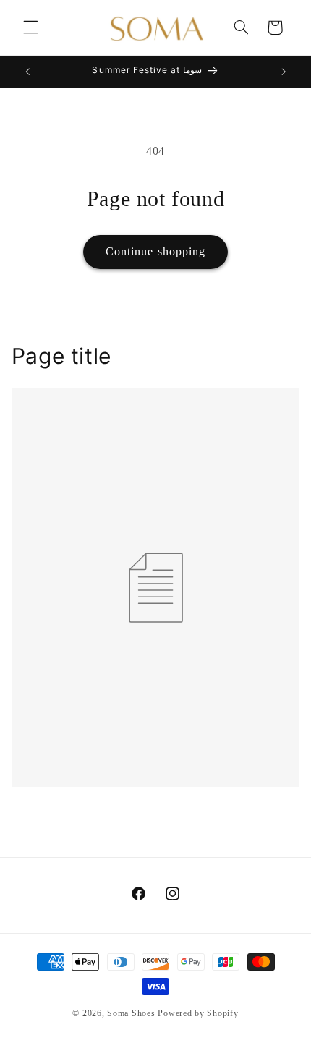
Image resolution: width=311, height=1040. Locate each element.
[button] (30, 27)
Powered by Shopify (198, 1013)
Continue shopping (155, 251)
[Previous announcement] (27, 72)
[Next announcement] (283, 72)
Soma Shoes (131, 1013)
